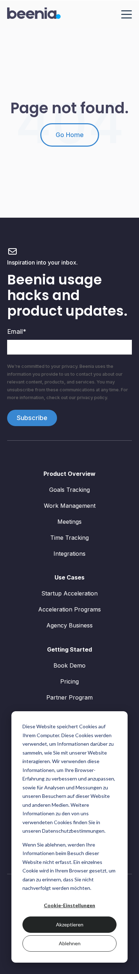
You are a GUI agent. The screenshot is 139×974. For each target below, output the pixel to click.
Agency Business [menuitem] (69, 625)
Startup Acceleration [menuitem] (69, 593)
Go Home (70, 134)
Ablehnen (70, 943)
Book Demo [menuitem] (69, 665)
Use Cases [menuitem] (69, 577)
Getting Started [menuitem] (69, 649)
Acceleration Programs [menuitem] (69, 609)
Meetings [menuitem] (69, 521)
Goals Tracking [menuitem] (69, 489)
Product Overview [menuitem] (69, 473)
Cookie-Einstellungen (69, 905)
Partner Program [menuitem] (69, 697)
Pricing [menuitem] (69, 681)
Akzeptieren (69, 924)
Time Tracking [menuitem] (69, 537)
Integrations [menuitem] (69, 553)
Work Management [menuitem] (70, 505)
